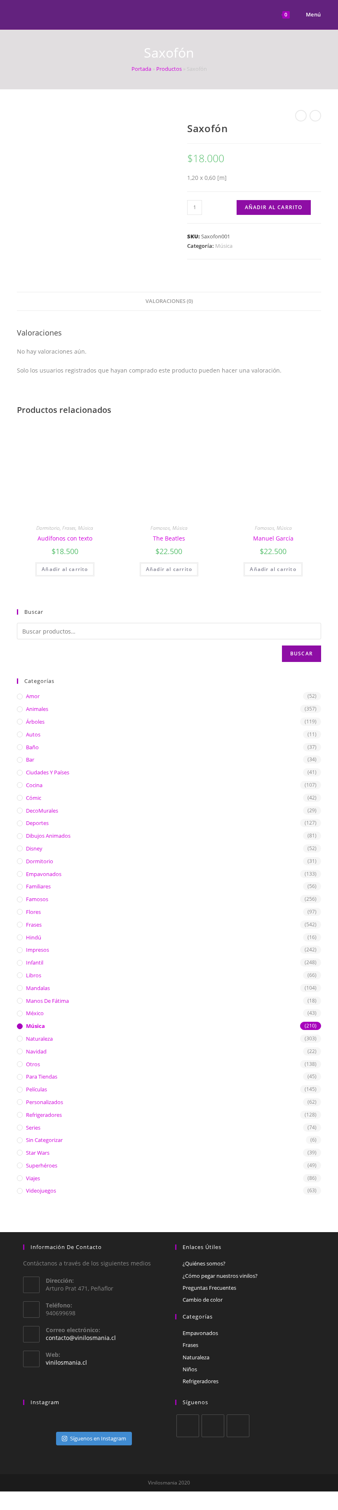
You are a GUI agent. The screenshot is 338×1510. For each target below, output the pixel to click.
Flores (33, 912)
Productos (169, 68)
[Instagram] (238, 1425)
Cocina (34, 785)
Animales (37, 709)
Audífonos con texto (65, 538)
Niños (190, 1369)
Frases (68, 527)
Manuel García (273, 538)
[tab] (169, 301)
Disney (34, 848)
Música (223, 245)
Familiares (38, 886)
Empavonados (43, 874)
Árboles (35, 721)
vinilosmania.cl (66, 1362)
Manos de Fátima (47, 1000)
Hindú (33, 937)
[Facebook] (213, 1425)
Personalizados (44, 1102)
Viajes (33, 1178)
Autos (33, 734)
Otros (33, 1064)
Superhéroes (41, 1165)
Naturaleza (39, 1038)
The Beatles (169, 538)
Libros (33, 975)
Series (33, 1127)
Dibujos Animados (48, 835)
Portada (141, 68)
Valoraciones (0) (169, 301)
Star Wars (37, 1152)
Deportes (37, 823)
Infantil (34, 962)
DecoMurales (42, 810)
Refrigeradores (44, 1115)
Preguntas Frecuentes (209, 1287)
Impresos (37, 949)
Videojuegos (41, 1190)
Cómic (33, 798)
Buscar (301, 653)
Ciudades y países (47, 772)
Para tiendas (41, 1076)
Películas (36, 1089)
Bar (30, 759)
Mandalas (38, 988)
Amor (33, 696)
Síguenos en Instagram (98, 1438)
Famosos (160, 527)
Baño (32, 747)
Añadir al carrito (273, 207)
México (35, 1013)
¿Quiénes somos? (204, 1263)
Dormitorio (48, 527)
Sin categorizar (44, 1140)
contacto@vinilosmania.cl (81, 1338)
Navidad (36, 1051)
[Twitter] (187, 1425)
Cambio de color (203, 1299)
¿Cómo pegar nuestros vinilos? (220, 1275)
